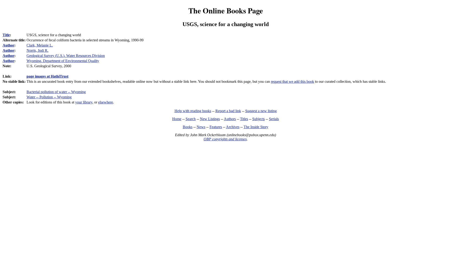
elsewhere (105, 102)
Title (6, 35)
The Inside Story (256, 127)
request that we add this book (292, 81)
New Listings (210, 119)
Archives (232, 127)
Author (8, 45)
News (201, 127)
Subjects (258, 119)
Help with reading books (193, 111)
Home (176, 119)
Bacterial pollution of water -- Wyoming (56, 92)
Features (216, 127)
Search (191, 119)
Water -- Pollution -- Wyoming (49, 97)
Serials (274, 119)
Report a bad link (228, 111)
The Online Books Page (225, 10)
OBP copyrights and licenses (225, 139)
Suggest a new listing (261, 111)
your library (83, 102)
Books (187, 127)
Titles (244, 119)
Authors (230, 119)
